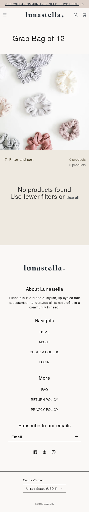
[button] (5, 15)
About (44, 342)
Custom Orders (44, 352)
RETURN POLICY (44, 399)
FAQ (44, 389)
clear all (73, 197)
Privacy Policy (44, 409)
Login (44, 362)
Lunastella (49, 503)
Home (44, 332)
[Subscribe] (76, 436)
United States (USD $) (41, 488)
